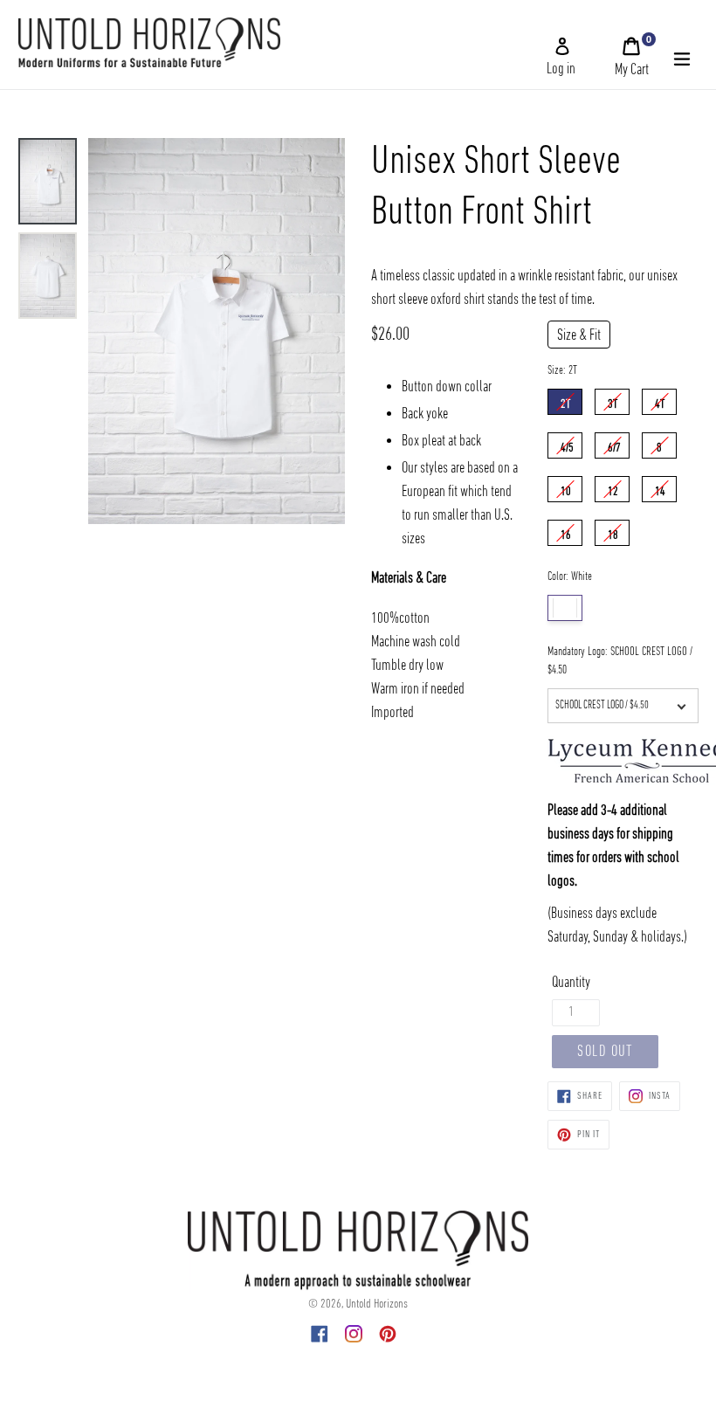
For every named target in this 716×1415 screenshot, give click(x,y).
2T (565, 400)
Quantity (571, 983)
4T (659, 400)
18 (613, 531)
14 (660, 488)
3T (612, 400)
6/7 (614, 444)
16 (566, 531)
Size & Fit (579, 336)
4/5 (567, 444)
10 (566, 488)
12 (613, 488)
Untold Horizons (377, 1304)
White (564, 608)
